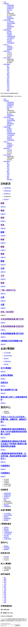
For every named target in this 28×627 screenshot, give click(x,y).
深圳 (8, 69)
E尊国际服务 (7, 30)
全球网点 (9, 31)
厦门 (8, 66)
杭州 (8, 70)
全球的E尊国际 (11, 23)
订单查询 (9, 34)
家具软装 (9, 16)
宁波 (8, 87)
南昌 (8, 90)
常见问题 (9, 39)
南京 (8, 79)
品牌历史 (9, 25)
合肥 (8, 77)
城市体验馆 (7, 64)
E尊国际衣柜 (10, 7)
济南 (8, 75)
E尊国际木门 (10, 8)
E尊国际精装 (10, 18)
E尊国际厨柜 (10, 5)
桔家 (8, 11)
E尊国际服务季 (11, 36)
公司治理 (9, 52)
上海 (8, 72)
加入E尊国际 (7, 57)
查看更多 (3, 206)
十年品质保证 (10, 38)
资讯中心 (6, 44)
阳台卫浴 (9, 10)
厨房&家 (9, 28)
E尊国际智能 (10, 26)
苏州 (8, 85)
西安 (8, 80)
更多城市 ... (10, 179)
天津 (8, 89)
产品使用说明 (10, 43)
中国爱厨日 (10, 48)
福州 (8, 82)
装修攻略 (9, 49)
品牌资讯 (9, 46)
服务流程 (9, 33)
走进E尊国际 (7, 20)
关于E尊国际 (10, 21)
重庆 (8, 74)
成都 (8, 67)
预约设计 (18, 625)
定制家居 (6, 3)
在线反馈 (9, 41)
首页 (5, 2)
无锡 (8, 84)
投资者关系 (7, 51)
